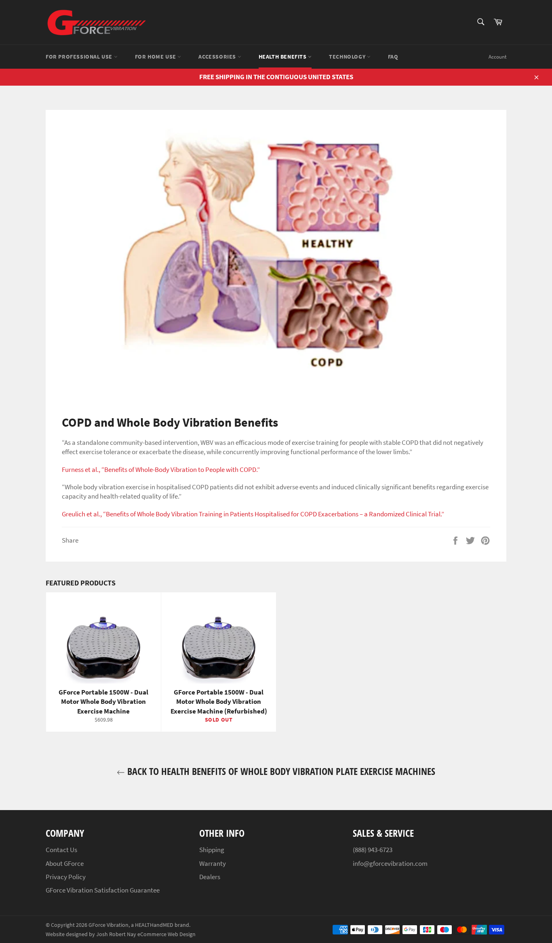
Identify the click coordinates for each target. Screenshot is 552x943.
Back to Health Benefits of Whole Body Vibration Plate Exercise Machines (280, 771)
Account (497, 56)
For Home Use (156, 56)
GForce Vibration (108, 925)
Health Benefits (283, 56)
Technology (348, 56)
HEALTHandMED (154, 925)
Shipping (211, 849)
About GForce (65, 863)
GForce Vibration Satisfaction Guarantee (103, 890)
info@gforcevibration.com (390, 863)
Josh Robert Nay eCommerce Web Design (146, 934)
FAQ (393, 56)
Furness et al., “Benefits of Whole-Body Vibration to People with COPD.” (161, 469)
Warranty (212, 863)
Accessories (217, 56)
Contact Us (61, 849)
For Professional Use (80, 56)
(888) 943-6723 (372, 849)
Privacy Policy (66, 876)
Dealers (209, 876)
